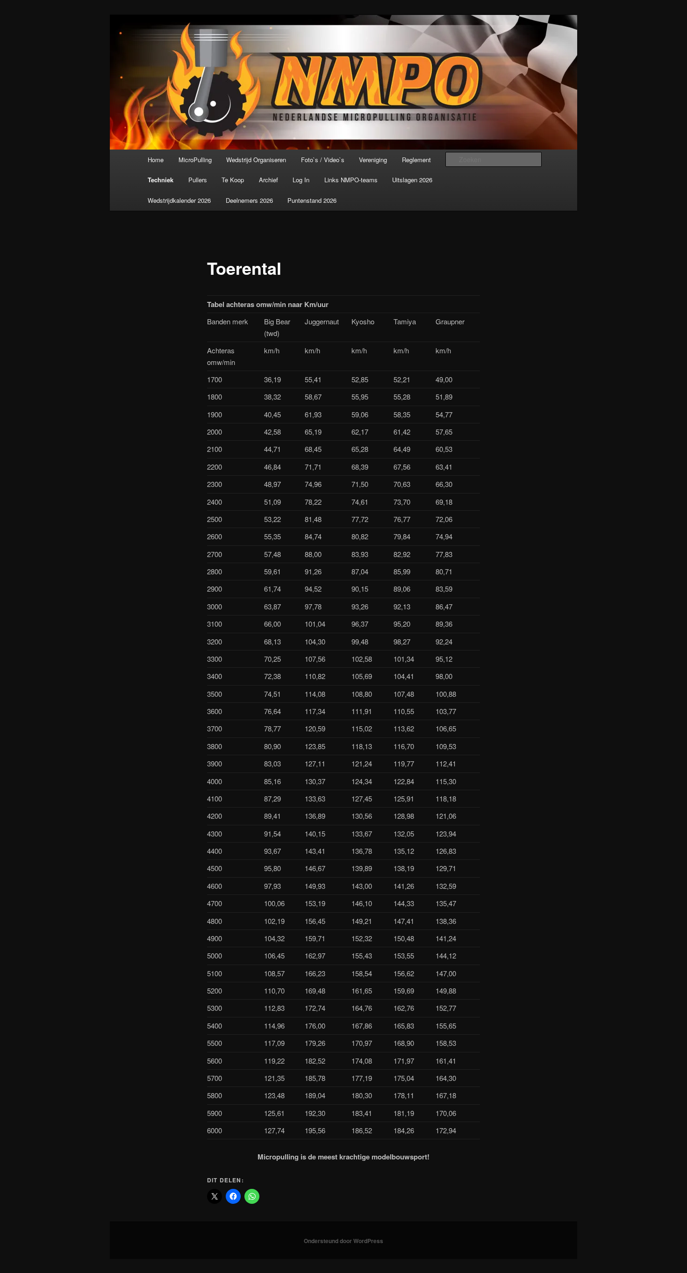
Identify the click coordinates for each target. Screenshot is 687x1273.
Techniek (160, 179)
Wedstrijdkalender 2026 (179, 200)
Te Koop (233, 179)
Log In (301, 179)
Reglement (416, 159)
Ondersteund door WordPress (343, 1241)
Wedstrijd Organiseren (256, 159)
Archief (268, 179)
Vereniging (373, 159)
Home (156, 159)
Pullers (197, 179)
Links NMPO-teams (351, 179)
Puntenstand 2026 (311, 200)
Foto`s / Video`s (322, 159)
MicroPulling (195, 159)
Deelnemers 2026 (249, 200)
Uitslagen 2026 (412, 179)
